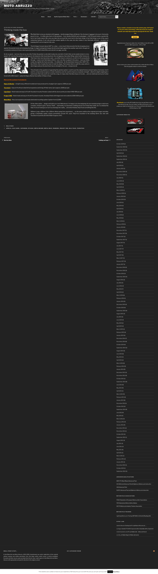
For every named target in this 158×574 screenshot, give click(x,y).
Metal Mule (48, 128)
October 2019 (120, 199)
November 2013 (121, 375)
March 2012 (120, 418)
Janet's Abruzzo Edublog (123, 525)
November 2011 (121, 431)
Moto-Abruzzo (18, 6)
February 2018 (120, 224)
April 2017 (119, 255)
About (49, 16)
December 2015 (121, 304)
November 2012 (121, 403)
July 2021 (119, 162)
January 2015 (120, 335)
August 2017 (120, 242)
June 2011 (119, 446)
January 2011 (120, 462)
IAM (118, 487)
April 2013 (119, 391)
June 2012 (119, 412)
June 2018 (119, 215)
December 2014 (121, 338)
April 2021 (119, 165)
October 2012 (120, 406)
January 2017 (120, 264)
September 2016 (121, 276)
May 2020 (119, 184)
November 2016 (121, 270)
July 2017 (119, 245)
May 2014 (119, 357)
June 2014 (119, 353)
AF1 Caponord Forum (74, 551)
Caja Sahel (16, 128)
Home (42, 16)
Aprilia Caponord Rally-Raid (61, 16)
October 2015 (120, 307)
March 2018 (120, 221)
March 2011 (120, 455)
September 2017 (121, 239)
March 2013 (120, 394)
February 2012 (120, 421)
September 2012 (121, 409)
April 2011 (119, 452)
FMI (118, 503)
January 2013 (120, 400)
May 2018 (119, 218)
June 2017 (119, 248)
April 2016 (119, 292)
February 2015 (120, 332)
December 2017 (121, 230)
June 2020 (119, 181)
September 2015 (121, 310)
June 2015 (119, 320)
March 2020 (120, 190)
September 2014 (121, 347)
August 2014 (120, 350)
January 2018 (120, 227)
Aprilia (8, 128)
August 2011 (120, 440)
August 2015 (120, 313)
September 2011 (121, 437)
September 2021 (121, 159)
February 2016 (120, 298)
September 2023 (121, 150)
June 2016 (119, 286)
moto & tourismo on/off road (124, 531)
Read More (116, 571)
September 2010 (121, 471)
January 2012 (120, 425)
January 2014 (120, 369)
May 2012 (119, 415)
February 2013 (120, 397)
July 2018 (119, 211)
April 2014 (119, 360)
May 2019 (119, 205)
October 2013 (120, 378)
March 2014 (120, 363)
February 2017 (120, 261)
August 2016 (120, 279)
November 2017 (121, 233)
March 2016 (120, 295)
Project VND (64, 128)
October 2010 (120, 468)
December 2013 (121, 372)
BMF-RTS (119, 481)
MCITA (118, 506)
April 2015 (119, 326)
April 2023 (119, 153)
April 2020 (119, 187)
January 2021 (120, 168)
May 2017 (119, 252)
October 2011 (120, 434)
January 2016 (120, 301)
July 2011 (119, 443)
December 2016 (121, 267)
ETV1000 (31, 128)
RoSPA (118, 490)
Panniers (56, 128)
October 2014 (120, 344)
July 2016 (119, 282)
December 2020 (121, 171)
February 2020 (120, 193)
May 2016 (119, 289)
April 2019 (119, 208)
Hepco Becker (39, 128)
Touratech (80, 128)
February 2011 (120, 459)
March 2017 (120, 258)
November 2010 (121, 465)
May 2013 (119, 388)
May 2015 (119, 323)
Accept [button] (110, 571)
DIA (117, 484)
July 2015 (119, 316)
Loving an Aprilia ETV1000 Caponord (126, 528)
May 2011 (119, 449)
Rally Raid (10, 126)
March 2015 (120, 329)
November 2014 (121, 341)
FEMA (118, 500)
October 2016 (120, 273)
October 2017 (120, 236)
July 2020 (119, 177)
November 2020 (121, 174)
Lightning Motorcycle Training (124, 516)
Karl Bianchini (18, 27)
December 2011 (121, 428)
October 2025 (120, 143)
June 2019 (119, 202)
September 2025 (121, 147)
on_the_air (119, 535)
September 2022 (121, 156)
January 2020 (120, 196)
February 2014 (120, 366)
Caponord (23, 128)
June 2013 (119, 384)
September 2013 (121, 381)
